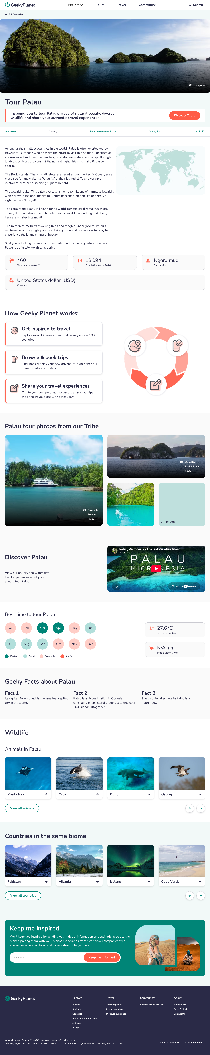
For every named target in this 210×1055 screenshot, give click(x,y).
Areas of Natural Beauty (84, 1018)
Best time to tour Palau (103, 131)
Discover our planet (116, 1013)
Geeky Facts (156, 131)
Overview (10, 131)
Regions (76, 1009)
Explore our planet (115, 1009)
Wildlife (200, 131)
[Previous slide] (189, 808)
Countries (77, 1013)
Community (147, 5)
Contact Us (179, 1013)
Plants (75, 1027)
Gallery (53, 131)
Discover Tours (184, 115)
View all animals (22, 808)
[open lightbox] (130, 504)
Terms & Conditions (169, 1042)
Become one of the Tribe (152, 1004)
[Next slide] (200, 808)
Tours (100, 5)
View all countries (23, 895)
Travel (121, 5)
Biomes (76, 1004)
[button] (75, 5)
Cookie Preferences (195, 1042)
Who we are (180, 1004)
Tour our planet (113, 1004)
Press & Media (181, 1009)
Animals (76, 1023)
